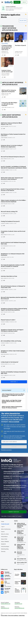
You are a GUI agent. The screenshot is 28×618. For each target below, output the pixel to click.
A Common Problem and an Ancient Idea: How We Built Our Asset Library (7, 47)
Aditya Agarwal (6, 73)
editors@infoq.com (5, 608)
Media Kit (3, 544)
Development (5, 43)
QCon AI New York (21, 559)
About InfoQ (4, 539)
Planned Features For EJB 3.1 (8, 320)
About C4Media (5, 541)
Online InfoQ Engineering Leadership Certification (20, 539)
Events (3, 531)
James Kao (3, 257)
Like (5, 55)
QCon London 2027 (22, 562)
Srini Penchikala (5, 354)
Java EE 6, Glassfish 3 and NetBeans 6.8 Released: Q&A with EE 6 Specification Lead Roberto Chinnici (14, 167)
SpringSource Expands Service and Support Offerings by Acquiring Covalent (12, 330)
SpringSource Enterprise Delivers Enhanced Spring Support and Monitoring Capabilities (14, 309)
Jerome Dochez (19, 51)
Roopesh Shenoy (5, 148)
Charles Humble (5, 170)
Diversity (3, 551)
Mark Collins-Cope (6, 93)
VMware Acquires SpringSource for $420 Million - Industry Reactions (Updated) (13, 201)
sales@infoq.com (18, 603)
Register (17, 2)
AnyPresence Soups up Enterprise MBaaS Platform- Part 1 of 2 (11, 123)
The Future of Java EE (20, 45)
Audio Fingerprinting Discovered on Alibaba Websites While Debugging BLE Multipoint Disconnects (13, 395)
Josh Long (4, 107)
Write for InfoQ (5, 534)
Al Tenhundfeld (5, 213)
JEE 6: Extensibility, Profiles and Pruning (11, 341)
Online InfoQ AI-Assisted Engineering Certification (21, 546)
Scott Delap (4, 203)
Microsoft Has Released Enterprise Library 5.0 (13, 156)
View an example (14, 421)
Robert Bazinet (4, 289)
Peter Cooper (4, 364)
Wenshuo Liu (5, 51)
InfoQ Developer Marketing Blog (5, 548)
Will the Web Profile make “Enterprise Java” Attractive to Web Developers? (12, 178)
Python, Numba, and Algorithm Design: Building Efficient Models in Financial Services (11, 401)
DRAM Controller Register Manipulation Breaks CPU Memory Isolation (12, 407)
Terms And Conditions (13, 615)
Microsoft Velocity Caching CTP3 (9, 211)
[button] (14, 446)
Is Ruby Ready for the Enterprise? (9, 362)
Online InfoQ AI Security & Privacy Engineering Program (21, 525)
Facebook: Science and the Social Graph (7, 71)
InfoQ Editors (4, 536)
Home (2, 521)
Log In (2, 526)
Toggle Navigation (2, 2)
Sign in (24, 2)
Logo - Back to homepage (9, 2)
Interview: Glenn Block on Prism (9, 276)
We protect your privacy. (6, 449)
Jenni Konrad (4, 137)
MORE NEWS (13, 381)
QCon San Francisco (19, 552)
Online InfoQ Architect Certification (20, 532)
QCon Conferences (5, 529)
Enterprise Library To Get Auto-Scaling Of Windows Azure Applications (11, 146)
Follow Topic (23, 20)
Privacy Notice (4, 615)
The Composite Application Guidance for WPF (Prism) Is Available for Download (12, 265)
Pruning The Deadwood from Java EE (10, 221)
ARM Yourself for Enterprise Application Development (9, 91)
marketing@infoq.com (19, 608)
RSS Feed (26, 15)
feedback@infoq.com (5, 603)
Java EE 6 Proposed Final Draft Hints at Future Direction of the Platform (12, 189)
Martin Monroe (5, 126)
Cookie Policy (22, 615)
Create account (5, 524)
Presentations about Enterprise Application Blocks (10, 28)
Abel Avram (4, 158)
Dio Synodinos (4, 181)
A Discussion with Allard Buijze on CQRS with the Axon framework (9, 104)
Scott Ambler (4, 375)
